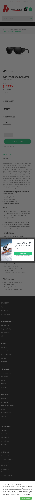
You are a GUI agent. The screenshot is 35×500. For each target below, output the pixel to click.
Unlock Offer (23, 253)
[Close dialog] (33, 240)
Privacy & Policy (22, 494)
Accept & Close (25, 498)
